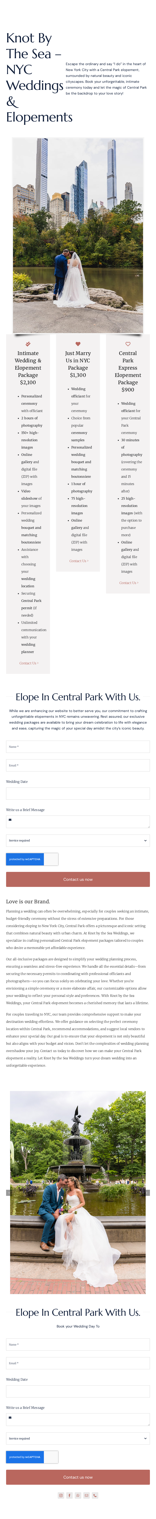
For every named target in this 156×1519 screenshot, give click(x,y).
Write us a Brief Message (25, 810)
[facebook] (69, 1495)
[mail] (86, 1495)
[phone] (95, 1495)
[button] (9, 1193)
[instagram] (61, 1495)
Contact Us (28, 663)
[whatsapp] (78, 1495)
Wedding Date (17, 782)
